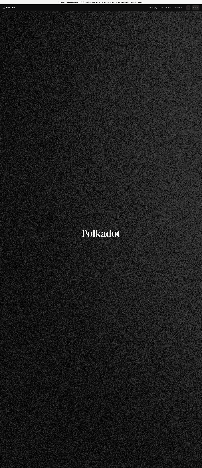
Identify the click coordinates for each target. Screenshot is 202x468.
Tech (161, 8)
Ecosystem (178, 8)
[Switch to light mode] (188, 7)
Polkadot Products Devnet (68, 2)
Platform (168, 8)
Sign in (195, 8)
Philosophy (153, 8)
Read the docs (137, 2)
